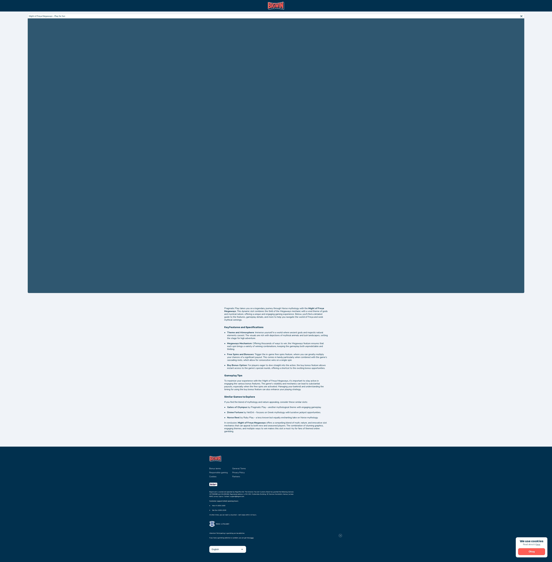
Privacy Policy (238, 472)
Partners (236, 476)
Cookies (212, 476)
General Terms (239, 468)
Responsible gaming (218, 472)
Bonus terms (215, 468)
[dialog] (531, 547)
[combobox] (227, 549)
